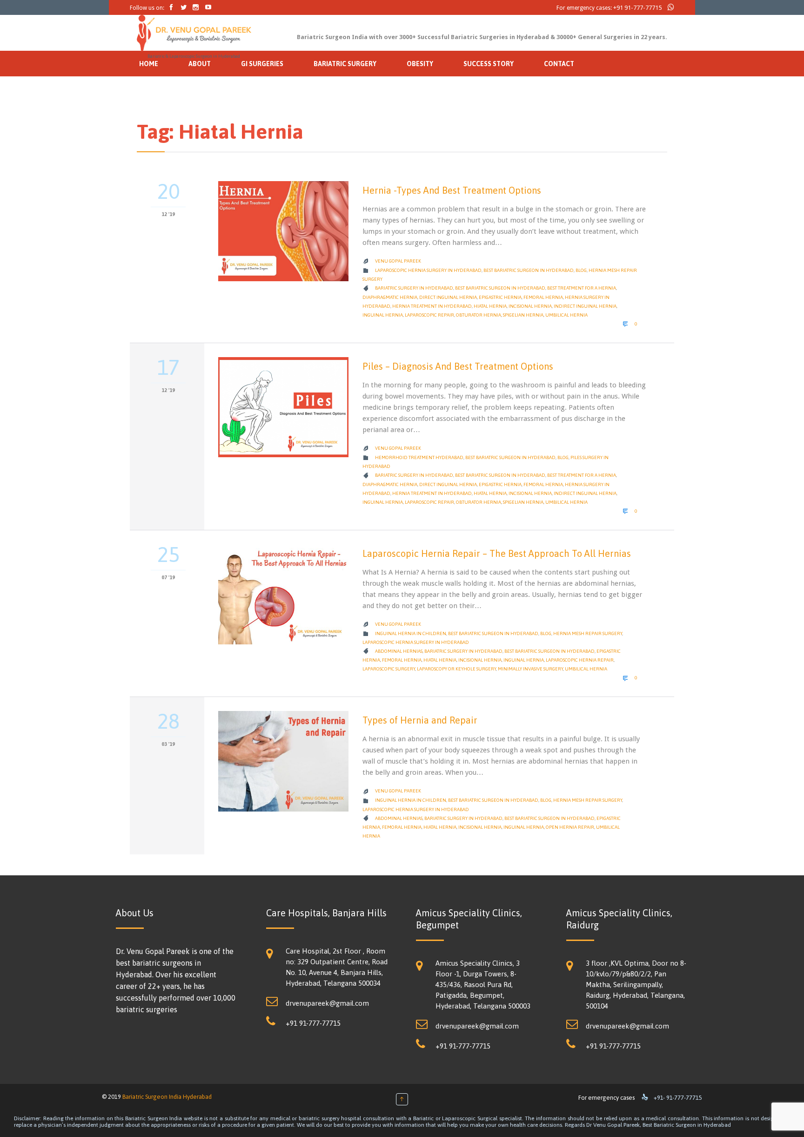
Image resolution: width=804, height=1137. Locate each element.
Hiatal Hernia (490, 306)
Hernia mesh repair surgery (587, 633)
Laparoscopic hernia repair (580, 660)
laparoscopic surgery (388, 668)
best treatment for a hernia (581, 288)
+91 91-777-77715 (637, 7)
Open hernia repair (570, 827)
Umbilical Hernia (566, 315)
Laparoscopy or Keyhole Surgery (456, 668)
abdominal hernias (398, 651)
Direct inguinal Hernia (448, 297)
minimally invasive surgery (530, 668)
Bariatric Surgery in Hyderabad (414, 288)
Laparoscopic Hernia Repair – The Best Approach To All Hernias (496, 553)
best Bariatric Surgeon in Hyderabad (500, 288)
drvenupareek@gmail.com (327, 1003)
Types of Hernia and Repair (419, 720)
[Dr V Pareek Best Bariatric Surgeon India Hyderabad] (194, 33)
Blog (581, 270)
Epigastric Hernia (500, 297)
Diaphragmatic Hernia (389, 297)
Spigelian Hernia (523, 315)
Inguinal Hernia (382, 315)
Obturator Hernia (478, 315)
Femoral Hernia (543, 297)
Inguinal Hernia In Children (410, 633)
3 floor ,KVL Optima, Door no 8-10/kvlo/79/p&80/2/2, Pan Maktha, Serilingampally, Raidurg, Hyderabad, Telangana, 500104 (636, 984)
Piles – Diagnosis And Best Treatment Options (457, 366)
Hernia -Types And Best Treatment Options (451, 190)
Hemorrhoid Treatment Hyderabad (419, 457)
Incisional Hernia (530, 306)
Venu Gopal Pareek (398, 261)
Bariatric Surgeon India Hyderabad (167, 1096)
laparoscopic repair (429, 315)
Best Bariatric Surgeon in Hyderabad (528, 270)
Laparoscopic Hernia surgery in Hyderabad (428, 270)
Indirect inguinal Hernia (585, 306)
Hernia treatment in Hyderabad (432, 306)
